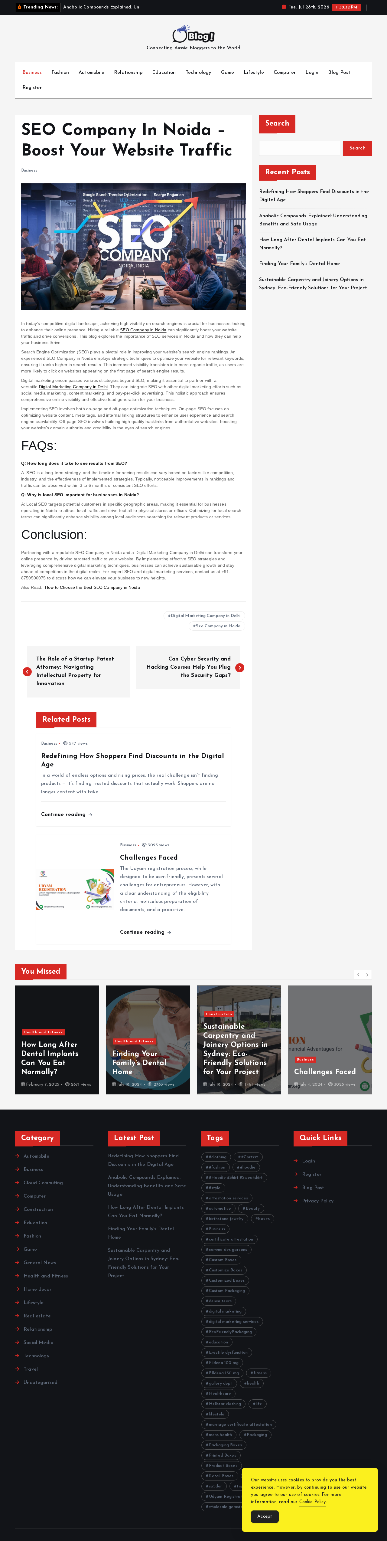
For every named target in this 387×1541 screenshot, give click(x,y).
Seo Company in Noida (218, 626)
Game (227, 72)
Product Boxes (223, 1466)
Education (164, 72)
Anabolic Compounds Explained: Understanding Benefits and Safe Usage (147, 1186)
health (253, 1383)
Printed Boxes (222, 1455)
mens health (220, 1435)
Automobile (91, 72)
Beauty (253, 1208)
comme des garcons (228, 1250)
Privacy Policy (317, 1201)
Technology (198, 72)
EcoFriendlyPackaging (230, 1332)
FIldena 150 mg (224, 1373)
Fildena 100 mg (224, 1363)
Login (311, 72)
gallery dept (221, 1383)
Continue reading (64, 814)
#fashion (217, 1167)
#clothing (217, 1157)
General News (40, 1263)
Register (32, 87)
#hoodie (247, 1167)
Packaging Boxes (225, 1445)
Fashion (60, 72)
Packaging (257, 1435)
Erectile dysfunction (228, 1352)
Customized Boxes (227, 1280)
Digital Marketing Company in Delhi (73, 386)
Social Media (39, 1342)
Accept (264, 1516)
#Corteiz (249, 1157)
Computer (285, 72)
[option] (57, 1039)
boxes (264, 1219)
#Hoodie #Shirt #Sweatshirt (236, 1177)
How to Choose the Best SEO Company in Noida (92, 587)
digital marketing (225, 1311)
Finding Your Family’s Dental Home (300, 263)
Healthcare (220, 1394)
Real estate (37, 1316)
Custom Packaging (227, 1291)
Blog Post (339, 72)
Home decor (37, 1289)
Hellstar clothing (225, 1404)
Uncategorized (40, 1382)
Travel (31, 1369)
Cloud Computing (43, 1183)
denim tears (220, 1301)
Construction (219, 1014)
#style (215, 1188)
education (218, 1342)
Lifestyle (254, 72)
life (259, 1404)
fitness (260, 1373)
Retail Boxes (221, 1476)
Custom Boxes (223, 1260)
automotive (220, 1208)
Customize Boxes (225, 1270)
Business (32, 72)
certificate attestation (231, 1239)
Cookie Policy (312, 1502)
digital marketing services (234, 1322)
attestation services (228, 1198)
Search (277, 123)
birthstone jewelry (226, 1219)
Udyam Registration (228, 1496)
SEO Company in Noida (143, 329)
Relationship (128, 72)
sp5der (215, 1486)
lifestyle (216, 1414)
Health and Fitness (43, 1032)
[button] (358, 974)
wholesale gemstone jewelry (236, 1507)
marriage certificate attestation (240, 1424)
